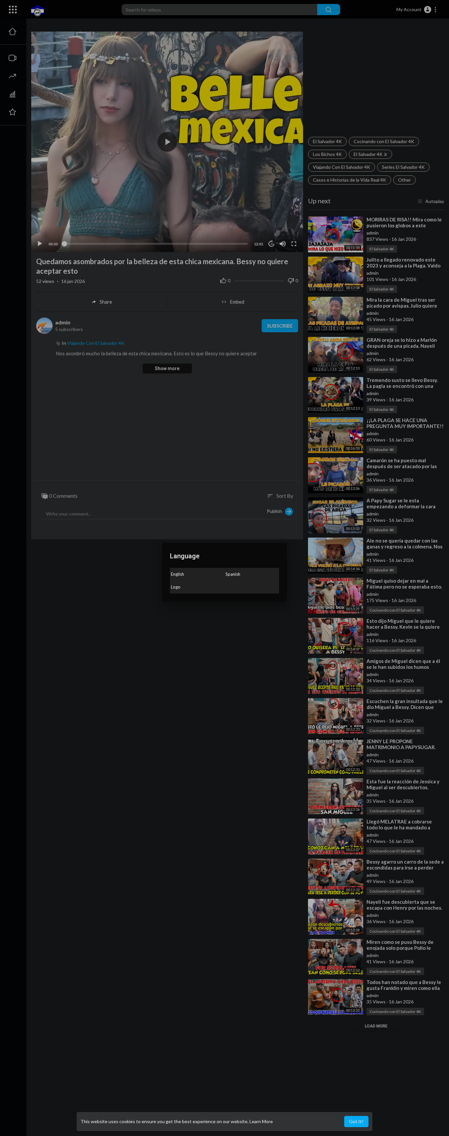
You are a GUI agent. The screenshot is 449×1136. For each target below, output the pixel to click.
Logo (175, 587)
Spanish (232, 574)
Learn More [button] (261, 1121)
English (177, 574)
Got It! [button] (356, 1121)
